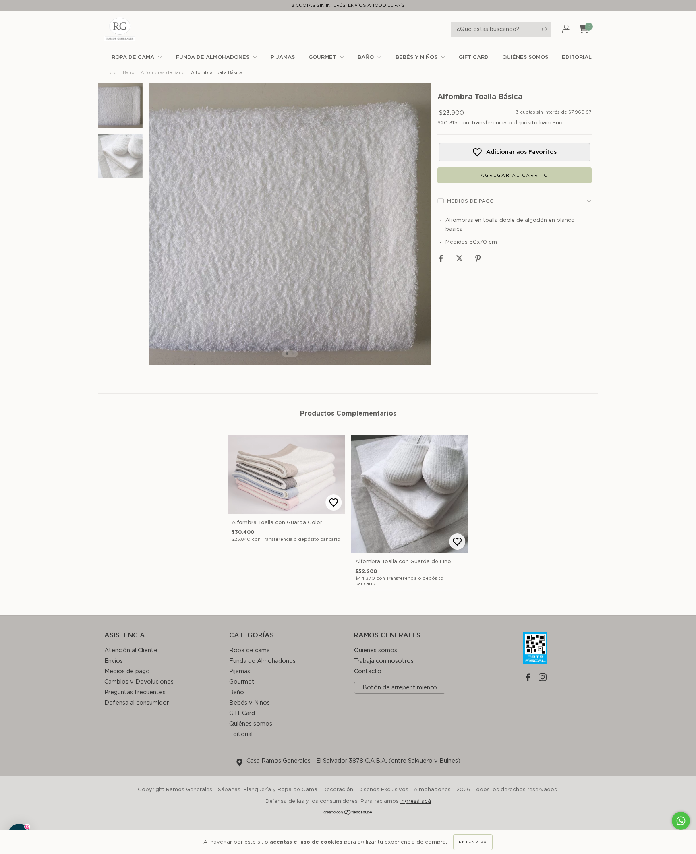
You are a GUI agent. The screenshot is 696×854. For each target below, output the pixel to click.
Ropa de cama (134, 57)
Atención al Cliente (130, 650)
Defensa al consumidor (136, 703)
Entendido (473, 842)
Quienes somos (375, 650)
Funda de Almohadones (213, 57)
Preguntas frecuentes (135, 692)
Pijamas (283, 57)
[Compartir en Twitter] (460, 258)
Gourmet (323, 57)
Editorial (577, 57)
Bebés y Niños (417, 57)
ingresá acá (415, 801)
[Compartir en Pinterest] (477, 258)
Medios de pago (127, 671)
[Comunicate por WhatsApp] (681, 821)
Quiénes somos (525, 57)
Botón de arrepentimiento (399, 687)
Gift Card (474, 57)
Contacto (367, 671)
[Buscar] (544, 29)
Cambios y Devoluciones (139, 682)
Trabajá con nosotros (384, 661)
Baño (366, 57)
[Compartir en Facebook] (441, 258)
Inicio (110, 72)
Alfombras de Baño (163, 72)
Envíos (113, 661)
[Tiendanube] (348, 813)
